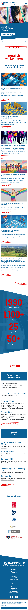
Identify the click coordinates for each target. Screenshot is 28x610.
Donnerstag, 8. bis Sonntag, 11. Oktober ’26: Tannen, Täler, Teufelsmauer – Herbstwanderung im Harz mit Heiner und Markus (13, 261)
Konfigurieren (4, 605)
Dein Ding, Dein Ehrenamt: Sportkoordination (9, 117)
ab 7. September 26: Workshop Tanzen (13, 145)
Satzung (14, 589)
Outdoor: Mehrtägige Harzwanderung (12, 472)
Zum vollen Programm (9, 424)
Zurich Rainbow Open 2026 (9, 395)
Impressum (14, 586)
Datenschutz (14, 588)
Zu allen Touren (7, 484)
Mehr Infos (5, 99)
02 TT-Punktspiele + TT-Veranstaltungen (12, 385)
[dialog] (14, 605)
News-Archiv (21, 283)
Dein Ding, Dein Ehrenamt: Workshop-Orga (13, 88)
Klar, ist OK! (20, 608)
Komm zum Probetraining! (10, 34)
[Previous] (2, 23)
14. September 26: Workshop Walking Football (13, 175)
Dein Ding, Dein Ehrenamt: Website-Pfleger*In (12, 203)
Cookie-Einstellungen (14, 592)
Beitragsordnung (14, 591)
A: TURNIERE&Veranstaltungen (9, 383)
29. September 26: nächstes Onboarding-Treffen (10, 230)
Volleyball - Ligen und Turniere (9, 387)
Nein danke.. (7, 608)
